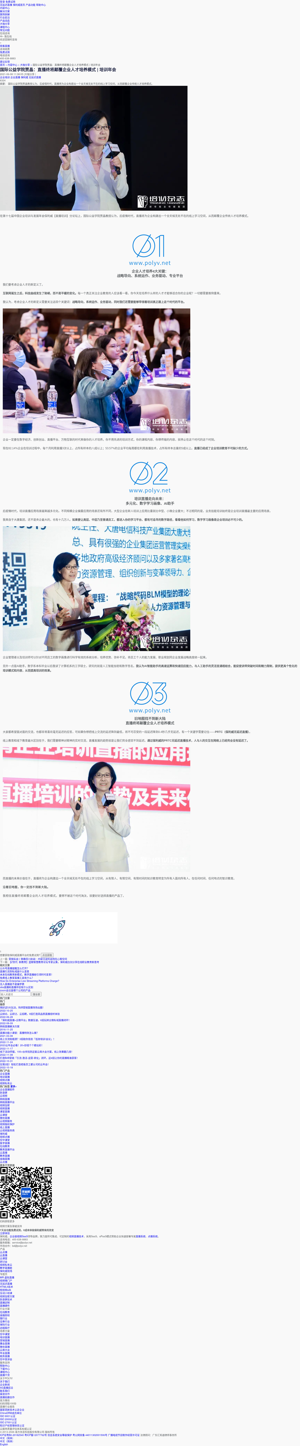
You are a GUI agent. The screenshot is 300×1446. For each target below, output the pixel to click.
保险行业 (5, 1324)
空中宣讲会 (6, 1359)
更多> (13, 1086)
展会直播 (5, 1343)
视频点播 (5, 1136)
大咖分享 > (26, 64)
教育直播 (5, 1155)
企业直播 (15, 77)
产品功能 (30, 4)
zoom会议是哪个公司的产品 (15, 990)
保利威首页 (19, 4)
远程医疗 (5, 1327)
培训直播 (5, 1337)
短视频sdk (5, 1290)
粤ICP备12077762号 (35, 1435)
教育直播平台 (7, 1149)
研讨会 (3, 1261)
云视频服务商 (7, 1130)
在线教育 (5, 1146)
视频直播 (5, 1108)
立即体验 (5, 1233)
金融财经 (5, 1315)
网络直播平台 (7, 1102)
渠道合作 (5, 1394)
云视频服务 (6, 1121)
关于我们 (5, 1381)
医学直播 (5, 1143)
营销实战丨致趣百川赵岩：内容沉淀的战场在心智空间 (38, 959)
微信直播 (5, 1118)
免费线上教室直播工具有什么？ (17, 977)
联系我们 (5, 1390)
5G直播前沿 (6, 1387)
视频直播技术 (76, 1236)
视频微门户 (6, 1280)
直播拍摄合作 (7, 1397)
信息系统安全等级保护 (60, 1435)
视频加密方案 (7, 1296)
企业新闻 (5, 1384)
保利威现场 (6, 1271)
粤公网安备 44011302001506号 (90, 1435)
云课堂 (3, 1114)
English (4, 1444)
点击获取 (47, 955)
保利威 (24, 77)
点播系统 (153, 1236)
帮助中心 (41, 4)
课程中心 (5, 1372)
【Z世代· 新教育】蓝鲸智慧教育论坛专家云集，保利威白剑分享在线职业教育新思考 (54, 962)
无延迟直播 (6, 4)
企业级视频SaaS (19, 1236)
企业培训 (5, 77)
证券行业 (5, 1321)
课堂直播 (5, 1111)
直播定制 (5, 1302)
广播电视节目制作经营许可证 (124, 1435)
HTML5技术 (6, 1286)
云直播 (3, 1152)
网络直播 (5, 1099)
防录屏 (3, 1092)
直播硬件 (5, 1305)
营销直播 (5, 1340)
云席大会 (5, 1350)
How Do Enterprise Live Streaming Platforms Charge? (29, 981)
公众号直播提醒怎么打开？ (14, 968)
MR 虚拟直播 (7, 1277)
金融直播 (5, 1158)
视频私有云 (6, 1264)
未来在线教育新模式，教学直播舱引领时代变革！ (26, 974)
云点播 (3, 1162)
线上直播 (5, 1127)
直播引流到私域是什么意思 (14, 971)
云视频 (3, 1095)
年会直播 (5, 1353)
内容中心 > (13, 64)
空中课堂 (5, 1140)
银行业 (3, 1318)
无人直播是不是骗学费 (12, 984)
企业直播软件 (7, 1089)
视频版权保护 (7, 1124)
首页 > (3, 64)
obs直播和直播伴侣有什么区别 (16, 987)
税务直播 (5, 1356)
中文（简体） (7, 1441)
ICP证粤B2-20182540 (12, 1435)
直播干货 (5, 1375)
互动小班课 (6, 1293)
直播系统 (140, 1236)
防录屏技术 (6, 1299)
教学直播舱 (6, 1267)
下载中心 (5, 1368)
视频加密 (5, 1105)
